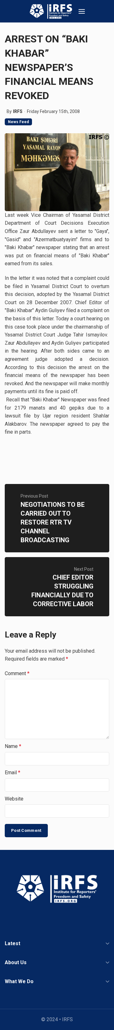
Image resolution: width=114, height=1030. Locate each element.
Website (14, 799)
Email (12, 772)
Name (13, 746)
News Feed (18, 122)
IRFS (17, 111)
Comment (17, 673)
